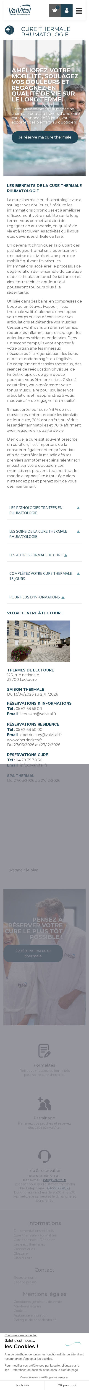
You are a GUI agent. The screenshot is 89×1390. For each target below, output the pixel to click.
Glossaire (21, 1253)
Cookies (20, 1311)
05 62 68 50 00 (29, 729)
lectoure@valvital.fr (38, 714)
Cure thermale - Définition (34, 1240)
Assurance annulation (30, 1315)
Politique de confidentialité (35, 1320)
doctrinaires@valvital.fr (41, 735)
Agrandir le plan (24, 870)
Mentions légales (27, 1306)
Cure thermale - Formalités (35, 1235)
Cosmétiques (24, 1249)
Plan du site (23, 1258)
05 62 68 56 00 (29, 708)
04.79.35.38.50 (58, 1188)
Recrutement (25, 1278)
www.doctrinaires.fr (24, 740)
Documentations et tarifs (34, 1231)
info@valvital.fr (33, 765)
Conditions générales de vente (38, 1302)
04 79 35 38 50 (29, 760)
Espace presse (25, 1282)
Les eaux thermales (29, 1244)
